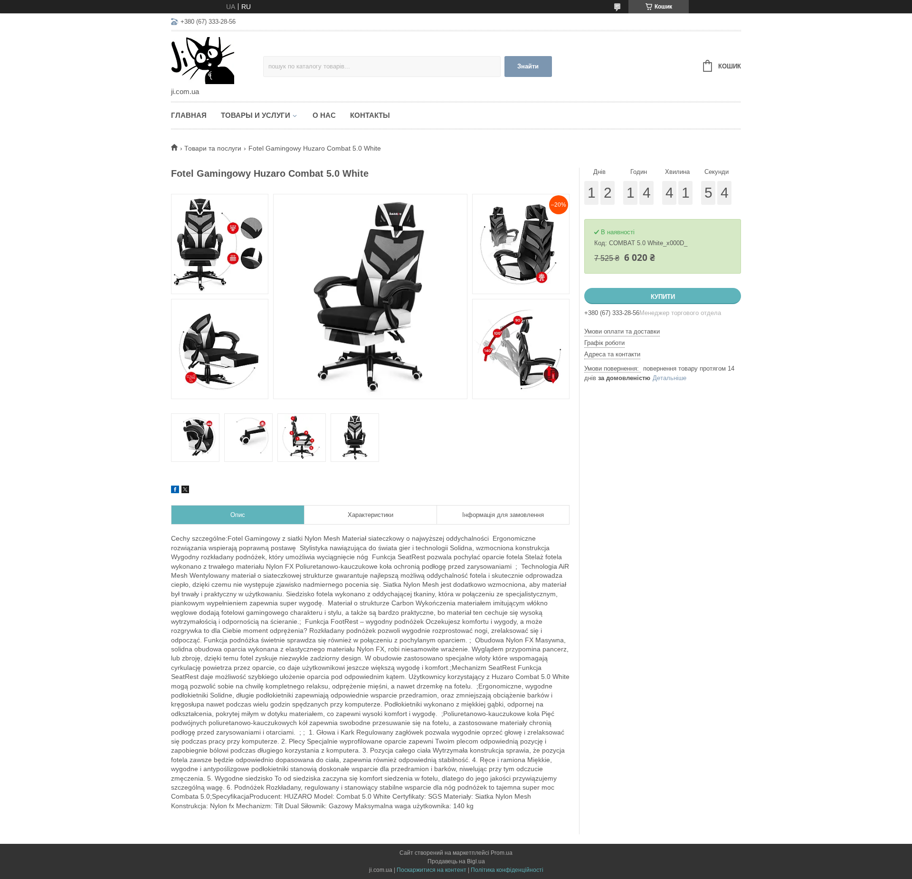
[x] (185, 491)
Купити (663, 296)
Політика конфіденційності (507, 870)
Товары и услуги (255, 115)
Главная (189, 115)
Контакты (370, 115)
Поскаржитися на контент (431, 870)
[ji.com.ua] (217, 60)
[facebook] (175, 491)
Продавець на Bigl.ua (456, 861)
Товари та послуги (212, 148)
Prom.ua (502, 853)
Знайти (528, 66)
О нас (324, 115)
